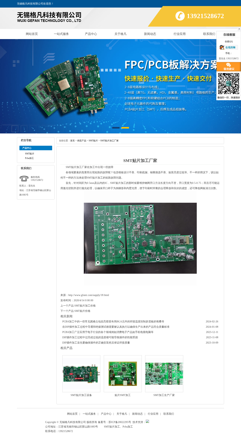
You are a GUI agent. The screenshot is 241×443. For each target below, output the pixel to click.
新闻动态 (150, 33)
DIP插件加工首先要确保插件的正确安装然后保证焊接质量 (96, 342)
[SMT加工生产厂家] (164, 373)
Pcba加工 (29, 158)
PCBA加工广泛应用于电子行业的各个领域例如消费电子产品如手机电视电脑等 (107, 332)
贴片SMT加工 (123, 395)
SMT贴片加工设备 (81, 395)
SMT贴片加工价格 (85, 305)
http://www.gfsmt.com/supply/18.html (88, 295)
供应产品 (81, 140)
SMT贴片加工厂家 (109, 140)
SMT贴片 (29, 153)
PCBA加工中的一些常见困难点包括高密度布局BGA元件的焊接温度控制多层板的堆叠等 (113, 321)
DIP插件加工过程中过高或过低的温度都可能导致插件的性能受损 (100, 337)
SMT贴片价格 (82, 311)
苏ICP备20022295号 (119, 422)
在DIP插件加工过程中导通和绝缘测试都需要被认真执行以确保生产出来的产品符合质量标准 (115, 326)
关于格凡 (120, 33)
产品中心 (91, 33)
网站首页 (32, 33)
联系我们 (209, 33)
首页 (72, 140)
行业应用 (180, 33)
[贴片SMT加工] (123, 373)
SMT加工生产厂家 (164, 395)
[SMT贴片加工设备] (81, 373)
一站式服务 (61, 33)
